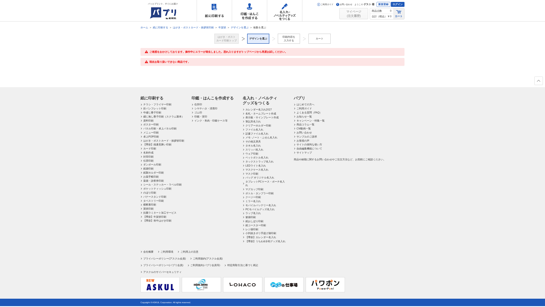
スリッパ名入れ (254, 149)
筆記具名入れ (253, 121)
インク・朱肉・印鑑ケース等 (211, 120)
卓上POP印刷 (151, 136)
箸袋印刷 (250, 217)
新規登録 (383, 4)
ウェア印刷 (251, 153)
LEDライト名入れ (255, 165)
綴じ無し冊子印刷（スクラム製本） (163, 116)
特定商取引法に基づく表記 (242, 265)
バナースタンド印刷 (154, 196)
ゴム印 (198, 112)
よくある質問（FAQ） (309, 112)
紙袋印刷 (148, 168)
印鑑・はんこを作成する (249, 10)
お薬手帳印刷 (151, 176)
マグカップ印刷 (254, 189)
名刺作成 (148, 152)
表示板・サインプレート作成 (262, 117)
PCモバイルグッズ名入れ (260, 209)
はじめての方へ (305, 104)
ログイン (398, 4)
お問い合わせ (346, 4)
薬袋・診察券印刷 (153, 180)
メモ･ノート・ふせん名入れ (261, 137)
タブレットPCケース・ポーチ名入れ (265, 183)
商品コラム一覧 (305, 124)
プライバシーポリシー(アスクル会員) (164, 258)
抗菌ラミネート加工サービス (159, 212)
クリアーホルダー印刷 (258, 125)
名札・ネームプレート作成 (260, 113)
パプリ (299, 98)
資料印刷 (148, 120)
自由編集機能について (309, 148)
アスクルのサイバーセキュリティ (162, 272)
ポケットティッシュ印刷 (157, 188)
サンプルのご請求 (307, 136)
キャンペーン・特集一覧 (311, 120)
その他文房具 (253, 141)
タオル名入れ (253, 145)
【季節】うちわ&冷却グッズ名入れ (265, 241)
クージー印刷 (253, 197)
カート (399, 16)
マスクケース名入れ (256, 169)
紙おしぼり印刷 (254, 221)
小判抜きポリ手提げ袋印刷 (260, 233)
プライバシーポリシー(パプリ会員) (163, 265)
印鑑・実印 (200, 116)
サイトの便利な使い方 (309, 144)
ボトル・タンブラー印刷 (259, 193)
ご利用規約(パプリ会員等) (205, 265)
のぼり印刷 (149, 192)
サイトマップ (304, 152)
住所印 (198, 104)
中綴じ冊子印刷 (152, 112)
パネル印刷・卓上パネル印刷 (159, 128)
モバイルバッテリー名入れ (260, 205)
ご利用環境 (167, 251)
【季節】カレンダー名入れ (260, 237)
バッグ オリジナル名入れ (259, 177)
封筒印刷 (148, 156)
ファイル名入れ (254, 129)
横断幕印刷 (149, 204)
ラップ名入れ (253, 213)
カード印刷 (149, 148)
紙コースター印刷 (255, 225)
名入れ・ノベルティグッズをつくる (284, 10)
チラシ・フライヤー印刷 (157, 104)
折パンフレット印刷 (154, 108)
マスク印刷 (251, 173)
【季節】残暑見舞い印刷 (157, 144)
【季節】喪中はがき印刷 (157, 220)
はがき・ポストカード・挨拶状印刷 (163, 140)
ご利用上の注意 (189, 251)
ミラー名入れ (253, 201)
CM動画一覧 (304, 128)
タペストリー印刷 (153, 200)
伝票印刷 (148, 160)
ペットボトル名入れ (256, 157)
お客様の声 (303, 140)
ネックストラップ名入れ (259, 161)
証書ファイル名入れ (256, 133)
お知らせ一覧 (304, 116)
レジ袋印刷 (251, 229)
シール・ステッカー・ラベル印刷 (162, 184)
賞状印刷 (148, 208)
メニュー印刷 (151, 132)
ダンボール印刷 (152, 164)
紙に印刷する (214, 10)
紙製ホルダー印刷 (153, 172)
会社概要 (148, 251)
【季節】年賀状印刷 (154, 216)
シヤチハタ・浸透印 (205, 108)
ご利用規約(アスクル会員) (208, 258)
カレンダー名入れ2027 (258, 109)
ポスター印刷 (151, 124)
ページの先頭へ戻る (538, 81)
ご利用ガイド (327, 4)
